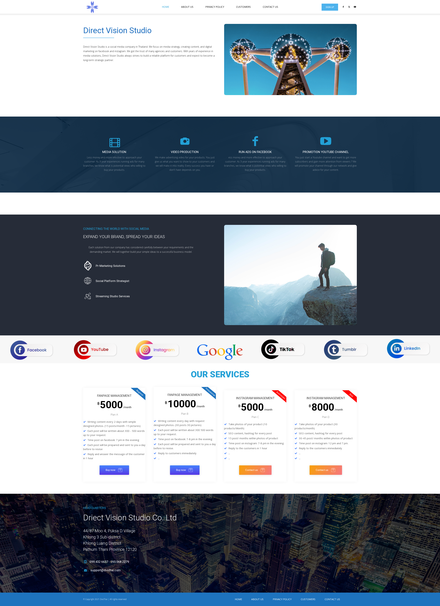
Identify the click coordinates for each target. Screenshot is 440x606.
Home (165, 6)
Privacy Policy (214, 6)
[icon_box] (104, 265)
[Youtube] (355, 7)
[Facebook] (343, 7)
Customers (243, 6)
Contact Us (270, 6)
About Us (187, 6)
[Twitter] (349, 7)
